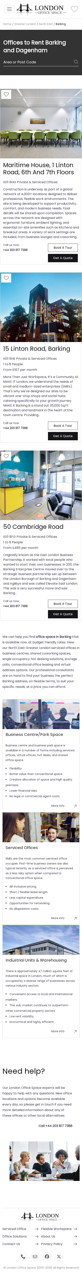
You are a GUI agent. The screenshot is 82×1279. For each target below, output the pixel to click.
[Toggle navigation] (9, 9)
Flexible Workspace (56, 1229)
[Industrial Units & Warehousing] (41, 940)
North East (46, 24)
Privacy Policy (51, 1244)
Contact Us (11, 1244)
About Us (48, 1236)
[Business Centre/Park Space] (41, 714)
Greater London (25, 24)
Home (7, 24)
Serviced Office (14, 1229)
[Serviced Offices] (41, 827)
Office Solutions (14, 1236)
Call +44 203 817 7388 (55, 1126)
